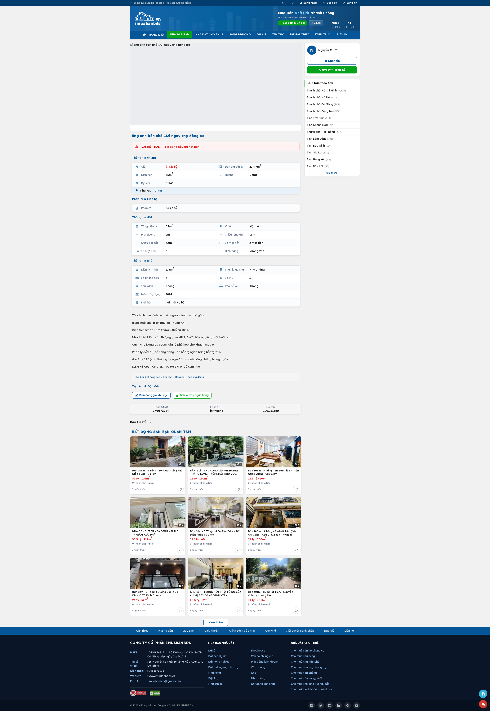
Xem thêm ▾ (332, 172)
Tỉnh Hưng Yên (319, 159)
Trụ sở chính (134, 663)
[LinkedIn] (338, 705)
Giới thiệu (142, 630)
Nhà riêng (214, 672)
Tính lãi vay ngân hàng (194, 395)
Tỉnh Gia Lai (318, 152)
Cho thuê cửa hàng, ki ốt (306, 678)
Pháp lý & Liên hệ (145, 199)
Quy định (188, 630)
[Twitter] (320, 705)
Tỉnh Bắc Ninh (319, 145)
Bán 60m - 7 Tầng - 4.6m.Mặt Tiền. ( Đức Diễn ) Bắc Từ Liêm (215, 533)
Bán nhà (167, 377)
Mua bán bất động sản (147, 377)
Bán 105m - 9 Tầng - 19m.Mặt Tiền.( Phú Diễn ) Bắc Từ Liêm (157, 472)
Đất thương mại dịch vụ (223, 667)
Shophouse (258, 650)
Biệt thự (213, 678)
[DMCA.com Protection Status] (154, 693)
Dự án (261, 34)
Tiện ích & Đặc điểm (146, 386)
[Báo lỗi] (483, 694)
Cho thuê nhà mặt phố (305, 661)
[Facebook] (311, 705)
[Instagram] (329, 705)
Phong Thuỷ (299, 34)
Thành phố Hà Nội (323, 97)
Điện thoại (137, 671)
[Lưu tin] (180, 489)
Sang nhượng (240, 34)
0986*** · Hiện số (333, 70)
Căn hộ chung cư (261, 656)
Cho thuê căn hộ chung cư (307, 650)
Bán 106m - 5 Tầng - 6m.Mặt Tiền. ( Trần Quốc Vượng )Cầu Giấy (273, 472)
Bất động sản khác (263, 684)
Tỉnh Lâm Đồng (320, 138)
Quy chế (270, 630)
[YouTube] (356, 705)
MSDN (134, 652)
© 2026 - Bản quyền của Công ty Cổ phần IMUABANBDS (161, 705)
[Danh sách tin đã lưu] (293, 3)
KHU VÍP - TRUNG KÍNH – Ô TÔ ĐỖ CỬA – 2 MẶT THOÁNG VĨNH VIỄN (215, 593)
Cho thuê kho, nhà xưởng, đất (310, 684)
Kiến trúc (323, 34)
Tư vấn (342, 34)
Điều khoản (211, 630)
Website (135, 676)
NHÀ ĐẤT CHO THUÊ (305, 643)
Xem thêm (216, 622)
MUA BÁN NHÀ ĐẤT (221, 643)
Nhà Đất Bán (179, 34)
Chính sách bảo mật (242, 630)
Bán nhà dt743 (196, 377)
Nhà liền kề (215, 684)
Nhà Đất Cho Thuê (209, 34)
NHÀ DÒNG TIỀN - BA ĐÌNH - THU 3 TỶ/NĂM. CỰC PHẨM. (155, 533)
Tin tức (278, 34)
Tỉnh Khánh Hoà (321, 125)
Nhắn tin (333, 61)
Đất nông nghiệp (218, 661)
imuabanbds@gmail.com (165, 681)
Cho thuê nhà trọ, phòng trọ (308, 667)
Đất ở (211, 650)
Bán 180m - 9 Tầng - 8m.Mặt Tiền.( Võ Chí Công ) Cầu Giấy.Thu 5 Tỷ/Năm (272, 533)
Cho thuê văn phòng (304, 672)
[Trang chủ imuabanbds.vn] (153, 18)
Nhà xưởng (258, 678)
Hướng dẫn (165, 630)
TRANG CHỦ (155, 35)
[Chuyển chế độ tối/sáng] (283, 3)
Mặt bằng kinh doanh (264, 661)
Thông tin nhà (142, 260)
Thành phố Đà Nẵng (323, 104)
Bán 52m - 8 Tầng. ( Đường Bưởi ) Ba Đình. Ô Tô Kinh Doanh (155, 593)
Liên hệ (349, 630)
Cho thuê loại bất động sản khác (312, 689)
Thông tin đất (142, 217)
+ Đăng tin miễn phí (292, 22)
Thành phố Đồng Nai (324, 111)
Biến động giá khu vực (153, 395)
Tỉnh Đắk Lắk (318, 166)
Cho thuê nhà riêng (303, 656)
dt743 (158, 190)
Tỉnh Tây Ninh (319, 118)
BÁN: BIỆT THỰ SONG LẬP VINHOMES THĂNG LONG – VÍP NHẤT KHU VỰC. (214, 472)
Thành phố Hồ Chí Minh (326, 90)
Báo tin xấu (139, 422)
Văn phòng (258, 667)
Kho (253, 672)
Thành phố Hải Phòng (324, 132)
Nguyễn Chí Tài (328, 50)
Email (134, 681)
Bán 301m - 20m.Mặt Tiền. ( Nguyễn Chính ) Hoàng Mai (270, 593)
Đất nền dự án (217, 656)
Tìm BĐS (316, 23)
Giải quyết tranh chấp (300, 630)
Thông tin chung (144, 157)
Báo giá (329, 630)
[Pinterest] (347, 705)
